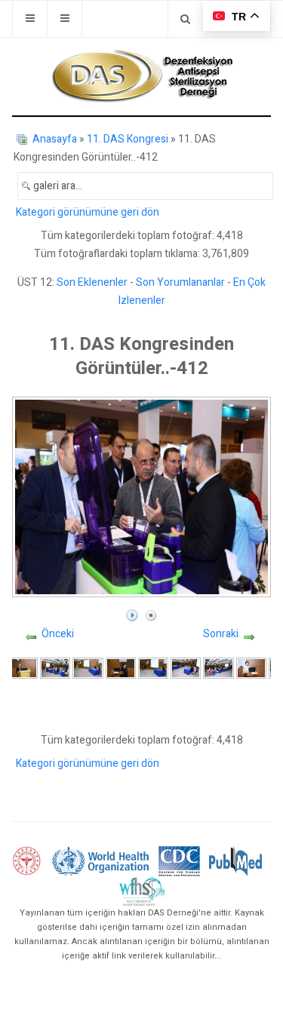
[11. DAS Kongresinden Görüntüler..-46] (55, 668)
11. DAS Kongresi (127, 139)
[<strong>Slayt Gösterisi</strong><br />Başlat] (132, 612)
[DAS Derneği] (142, 76)
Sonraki (220, 634)
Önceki (58, 634)
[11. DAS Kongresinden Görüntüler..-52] (251, 668)
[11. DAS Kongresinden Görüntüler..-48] (121, 668)
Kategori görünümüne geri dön (87, 212)
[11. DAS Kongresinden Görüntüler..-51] (218, 668)
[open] (30, 18)
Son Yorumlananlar (180, 282)
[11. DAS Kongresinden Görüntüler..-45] (23, 668)
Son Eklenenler (92, 282)
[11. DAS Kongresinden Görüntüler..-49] (153, 668)
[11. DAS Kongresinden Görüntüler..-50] (186, 668)
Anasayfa (54, 139)
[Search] (185, 18)
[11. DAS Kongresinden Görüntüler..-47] (87, 668)
